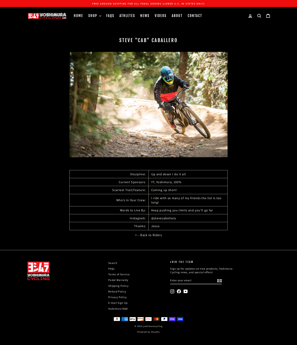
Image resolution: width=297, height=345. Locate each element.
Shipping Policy (118, 285)
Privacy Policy (117, 297)
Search (112, 263)
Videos (161, 16)
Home (78, 16)
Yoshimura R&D (118, 308)
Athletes (127, 16)
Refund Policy (117, 291)
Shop (93, 16)
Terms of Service (119, 274)
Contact (195, 16)
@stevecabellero (163, 218)
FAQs (110, 16)
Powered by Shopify (148, 331)
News (145, 16)
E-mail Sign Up (118, 302)
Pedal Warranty (118, 280)
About (177, 16)
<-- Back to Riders (148, 235)
